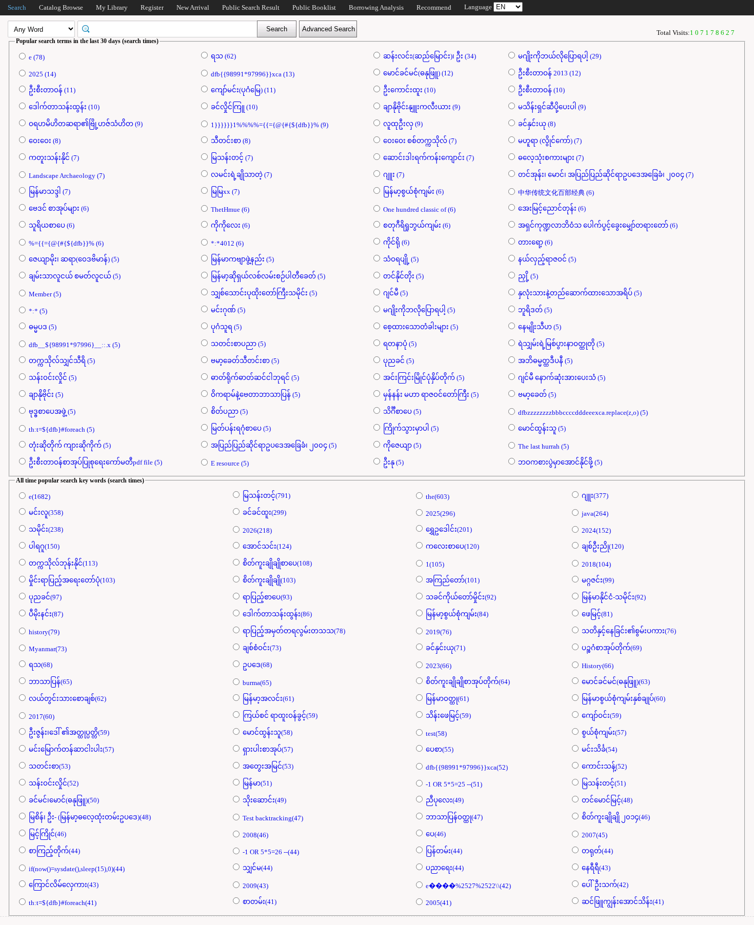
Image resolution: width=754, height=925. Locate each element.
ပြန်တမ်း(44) (444, 851)
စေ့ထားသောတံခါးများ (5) (420, 327)
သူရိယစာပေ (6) (51, 225)
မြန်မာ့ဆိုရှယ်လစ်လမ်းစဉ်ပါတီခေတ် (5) (268, 276)
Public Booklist (314, 7)
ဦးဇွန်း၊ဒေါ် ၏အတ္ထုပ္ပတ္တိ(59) (69, 732)
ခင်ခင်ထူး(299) (264, 512)
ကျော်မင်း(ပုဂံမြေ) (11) (243, 90)
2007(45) (594, 835)
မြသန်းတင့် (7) (232, 158)
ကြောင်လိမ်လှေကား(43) (63, 885)
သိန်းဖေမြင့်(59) (448, 715)
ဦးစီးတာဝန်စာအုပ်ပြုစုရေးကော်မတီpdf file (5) (95, 462)
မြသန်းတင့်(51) (604, 783)
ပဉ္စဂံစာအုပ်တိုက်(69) (612, 648)
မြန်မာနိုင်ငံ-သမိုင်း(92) (614, 597)
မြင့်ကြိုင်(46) (47, 834)
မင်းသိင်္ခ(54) (599, 749)
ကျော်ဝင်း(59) (601, 715)
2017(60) (41, 716)
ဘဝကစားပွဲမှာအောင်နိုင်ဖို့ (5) (560, 462)
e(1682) (39, 496)
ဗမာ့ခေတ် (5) (537, 394)
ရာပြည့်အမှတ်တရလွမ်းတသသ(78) (294, 631)
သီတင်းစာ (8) (230, 141)
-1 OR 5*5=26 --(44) (271, 852)
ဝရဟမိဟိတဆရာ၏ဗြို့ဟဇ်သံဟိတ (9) (86, 124)
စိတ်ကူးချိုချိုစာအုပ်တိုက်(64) (468, 682)
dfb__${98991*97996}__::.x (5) (74, 345)
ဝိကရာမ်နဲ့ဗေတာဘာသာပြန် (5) (255, 394)
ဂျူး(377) (595, 495)
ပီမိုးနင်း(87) (46, 614)
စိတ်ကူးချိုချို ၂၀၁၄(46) (616, 817)
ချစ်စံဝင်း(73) (262, 648)
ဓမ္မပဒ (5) (42, 327)
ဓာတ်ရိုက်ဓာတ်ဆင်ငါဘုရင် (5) (255, 377)
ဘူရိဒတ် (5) (535, 310)
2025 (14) (42, 74)
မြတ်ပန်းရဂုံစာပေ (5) (241, 428)
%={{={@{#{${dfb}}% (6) (66, 243)
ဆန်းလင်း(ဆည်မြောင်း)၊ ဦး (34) (429, 56)
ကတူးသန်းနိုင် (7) (54, 158)
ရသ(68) (40, 665)
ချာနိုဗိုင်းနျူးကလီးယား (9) (421, 107)
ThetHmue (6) (230, 209)
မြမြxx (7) (225, 191)
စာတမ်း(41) (259, 902)
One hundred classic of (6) (419, 209)
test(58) (436, 733)
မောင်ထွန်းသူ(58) (267, 732)
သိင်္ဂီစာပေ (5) (402, 411)
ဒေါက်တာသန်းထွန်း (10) (64, 107)
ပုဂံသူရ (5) (226, 327)
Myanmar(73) (48, 649)
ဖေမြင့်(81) (597, 614)
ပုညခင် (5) (398, 361)
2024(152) (596, 530)
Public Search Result (251, 7)
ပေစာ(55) (439, 749)
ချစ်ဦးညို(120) (603, 546)
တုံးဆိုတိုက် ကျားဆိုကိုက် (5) (70, 445)
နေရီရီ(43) (596, 868)
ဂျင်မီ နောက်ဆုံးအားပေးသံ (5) (561, 377)
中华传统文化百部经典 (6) (556, 192)
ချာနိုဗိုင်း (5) (46, 394)
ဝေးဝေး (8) (45, 141)
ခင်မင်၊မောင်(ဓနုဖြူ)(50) (64, 800)
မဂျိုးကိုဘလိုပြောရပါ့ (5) (419, 310)
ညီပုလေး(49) (445, 800)
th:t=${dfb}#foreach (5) (61, 429)
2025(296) (440, 513)
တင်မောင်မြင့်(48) (607, 800)
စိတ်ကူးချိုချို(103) (269, 580)
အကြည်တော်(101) (453, 580)
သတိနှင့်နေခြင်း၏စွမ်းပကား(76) (629, 631)
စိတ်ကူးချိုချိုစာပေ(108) (277, 563)
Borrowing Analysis (376, 7)
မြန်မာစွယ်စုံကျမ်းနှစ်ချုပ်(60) (623, 698)
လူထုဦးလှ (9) (403, 124)
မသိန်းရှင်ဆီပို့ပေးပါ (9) (552, 107)
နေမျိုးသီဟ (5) (539, 327)
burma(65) (257, 683)
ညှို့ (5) (528, 276)
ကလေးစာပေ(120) (452, 546)
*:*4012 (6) (227, 243)
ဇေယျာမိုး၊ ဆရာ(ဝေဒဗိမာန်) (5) (74, 259)
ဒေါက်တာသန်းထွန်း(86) (277, 614)
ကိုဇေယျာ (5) (402, 445)
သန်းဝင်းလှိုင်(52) (53, 783)
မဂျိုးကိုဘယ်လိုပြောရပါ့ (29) (559, 56)
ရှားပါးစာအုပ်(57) (268, 749)
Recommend (433, 7)
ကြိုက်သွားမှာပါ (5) (411, 428)
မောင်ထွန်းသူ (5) (542, 428)
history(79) (44, 632)
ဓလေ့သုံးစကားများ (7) (551, 158)
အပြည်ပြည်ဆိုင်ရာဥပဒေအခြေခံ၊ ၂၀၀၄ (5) (273, 445)
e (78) (37, 57)
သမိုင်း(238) (46, 529)
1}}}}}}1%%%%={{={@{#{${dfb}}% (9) (269, 125)
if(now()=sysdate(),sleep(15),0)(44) (77, 869)
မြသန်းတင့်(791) (266, 495)
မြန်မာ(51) (257, 783)
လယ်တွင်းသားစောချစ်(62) (67, 698)
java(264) (595, 513)
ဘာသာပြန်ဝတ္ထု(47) (454, 817)
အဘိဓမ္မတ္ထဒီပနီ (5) (545, 361)
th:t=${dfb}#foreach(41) (62, 903)
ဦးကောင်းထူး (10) (409, 90)
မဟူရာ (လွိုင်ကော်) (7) (550, 141)
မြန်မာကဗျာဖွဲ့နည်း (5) (242, 259)
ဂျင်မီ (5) (395, 293)
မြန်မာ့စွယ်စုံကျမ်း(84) (457, 614)
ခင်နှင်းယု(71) (445, 648)
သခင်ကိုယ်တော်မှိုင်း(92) (461, 597)
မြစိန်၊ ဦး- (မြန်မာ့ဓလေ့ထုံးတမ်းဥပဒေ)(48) (90, 817)
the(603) (437, 496)
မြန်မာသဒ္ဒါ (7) (49, 191)
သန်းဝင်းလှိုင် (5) (52, 377)
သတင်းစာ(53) (49, 766)
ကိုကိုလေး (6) (230, 225)
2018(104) (596, 564)
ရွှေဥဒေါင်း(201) (449, 529)
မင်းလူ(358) (46, 512)
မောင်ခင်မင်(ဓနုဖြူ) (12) (418, 73)
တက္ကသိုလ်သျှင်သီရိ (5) (62, 361)
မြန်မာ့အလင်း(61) (268, 698)
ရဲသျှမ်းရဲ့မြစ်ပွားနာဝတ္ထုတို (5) (561, 344)
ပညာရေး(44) (445, 868)
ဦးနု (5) (393, 462)
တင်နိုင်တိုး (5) (403, 276)
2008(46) (255, 835)
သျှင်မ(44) (257, 868)
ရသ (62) (223, 56)
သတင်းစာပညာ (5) (238, 344)
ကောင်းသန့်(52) (604, 766)
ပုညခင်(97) (45, 597)
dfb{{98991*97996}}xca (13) (252, 74)
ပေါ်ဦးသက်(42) (605, 885)
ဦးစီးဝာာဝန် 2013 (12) (549, 73)
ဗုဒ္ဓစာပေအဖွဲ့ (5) (52, 411)
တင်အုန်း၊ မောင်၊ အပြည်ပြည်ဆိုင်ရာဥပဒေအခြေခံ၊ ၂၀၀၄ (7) (605, 174)
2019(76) (438, 632)
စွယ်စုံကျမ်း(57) (604, 732)
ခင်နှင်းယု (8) (536, 124)
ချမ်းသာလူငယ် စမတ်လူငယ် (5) (75, 276)
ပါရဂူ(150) (44, 546)
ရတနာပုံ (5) (399, 344)
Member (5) (45, 294)
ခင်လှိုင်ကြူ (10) (234, 107)
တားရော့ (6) (535, 242)
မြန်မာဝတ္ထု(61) (447, 698)
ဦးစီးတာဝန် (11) (52, 90)
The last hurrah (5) (543, 446)
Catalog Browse (61, 7)
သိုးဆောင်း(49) (264, 800)
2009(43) (255, 886)
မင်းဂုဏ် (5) (228, 310)
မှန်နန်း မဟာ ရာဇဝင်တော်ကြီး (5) (431, 394)
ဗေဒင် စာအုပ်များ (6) (59, 208)
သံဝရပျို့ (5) (401, 259)
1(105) (435, 564)
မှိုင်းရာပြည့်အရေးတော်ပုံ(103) (72, 580)
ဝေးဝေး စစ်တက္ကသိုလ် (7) (420, 141)
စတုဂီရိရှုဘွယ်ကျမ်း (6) (416, 225)
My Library (112, 7)
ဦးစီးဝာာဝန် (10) (541, 90)
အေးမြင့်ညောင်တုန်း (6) (552, 208)
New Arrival (192, 7)
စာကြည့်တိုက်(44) (54, 851)
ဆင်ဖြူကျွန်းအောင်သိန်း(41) (623, 902)
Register (152, 7)
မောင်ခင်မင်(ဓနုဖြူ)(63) (616, 682)
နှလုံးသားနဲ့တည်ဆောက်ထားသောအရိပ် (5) (580, 293)
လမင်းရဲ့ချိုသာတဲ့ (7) (241, 174)
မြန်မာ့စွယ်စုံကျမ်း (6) (413, 191)
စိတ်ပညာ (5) (229, 411)
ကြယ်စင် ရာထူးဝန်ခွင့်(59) (280, 715)
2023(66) (438, 666)
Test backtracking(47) (273, 818)
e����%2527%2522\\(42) (468, 886)
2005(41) (438, 903)
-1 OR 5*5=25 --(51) (454, 784)
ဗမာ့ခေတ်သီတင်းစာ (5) (245, 361)
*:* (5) (38, 311)
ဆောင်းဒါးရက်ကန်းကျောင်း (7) (428, 158)
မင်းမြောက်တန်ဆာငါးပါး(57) (71, 749)
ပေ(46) (436, 834)
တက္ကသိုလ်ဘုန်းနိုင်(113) (63, 563)
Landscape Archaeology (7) (67, 175)
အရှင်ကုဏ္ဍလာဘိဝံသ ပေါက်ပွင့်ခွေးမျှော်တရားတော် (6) (598, 225)
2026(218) (257, 530)
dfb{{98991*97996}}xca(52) (467, 767)
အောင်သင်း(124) (267, 546)
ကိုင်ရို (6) (396, 242)
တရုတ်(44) (597, 851)
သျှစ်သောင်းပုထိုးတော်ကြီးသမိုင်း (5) (264, 293)
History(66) (597, 666)
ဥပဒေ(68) (257, 665)
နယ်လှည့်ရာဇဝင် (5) (547, 259)
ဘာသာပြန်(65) (50, 682)
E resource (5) (230, 463)
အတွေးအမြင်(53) (268, 766)
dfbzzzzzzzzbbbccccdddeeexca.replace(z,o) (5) (583, 412)
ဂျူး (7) (393, 174)
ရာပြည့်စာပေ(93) (267, 597)
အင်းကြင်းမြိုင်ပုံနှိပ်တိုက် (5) (423, 377)
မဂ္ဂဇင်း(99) (598, 580)
